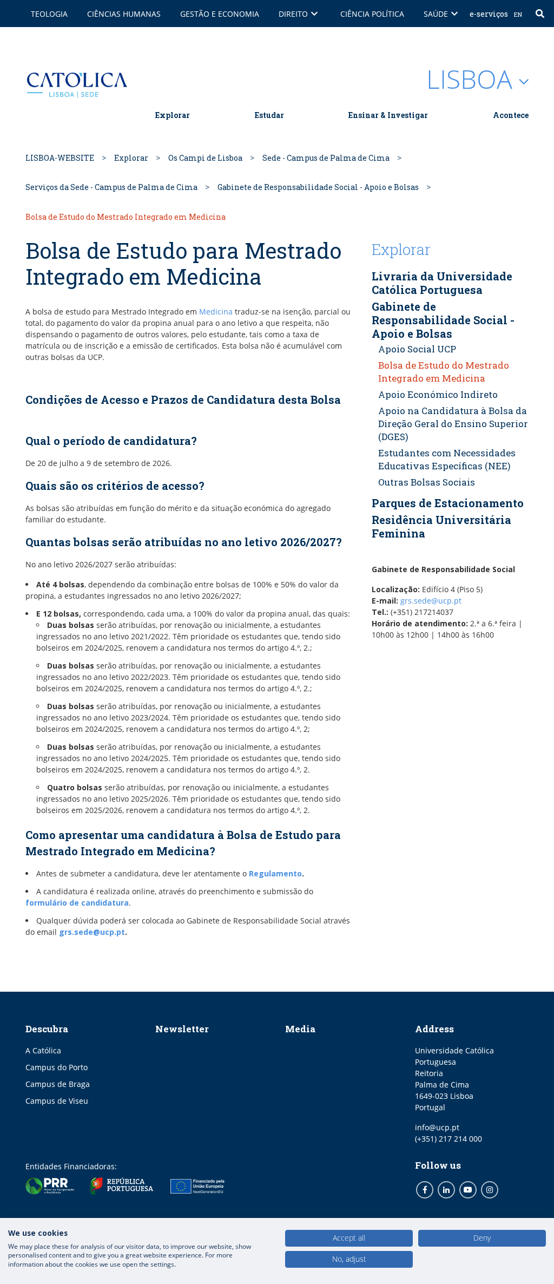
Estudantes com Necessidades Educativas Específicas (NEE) (447, 459)
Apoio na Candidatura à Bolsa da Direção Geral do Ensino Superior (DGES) (453, 423)
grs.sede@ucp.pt (92, 932)
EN (518, 14)
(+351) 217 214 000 (448, 1139)
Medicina (217, 311)
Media (300, 1029)
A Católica (43, 1050)
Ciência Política (372, 14)
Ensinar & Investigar (388, 115)
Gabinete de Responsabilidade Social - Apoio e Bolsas (318, 187)
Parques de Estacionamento (448, 503)
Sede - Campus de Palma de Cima (326, 158)
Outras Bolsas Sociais (426, 482)
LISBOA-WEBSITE (59, 158)
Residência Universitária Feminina (441, 526)
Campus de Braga (57, 1084)
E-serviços (489, 14)
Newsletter (182, 1029)
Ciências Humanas (124, 14)
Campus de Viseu (56, 1101)
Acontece (511, 115)
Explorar (172, 115)
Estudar (269, 115)
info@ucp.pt (437, 1127)
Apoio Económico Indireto (438, 394)
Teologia (49, 14)
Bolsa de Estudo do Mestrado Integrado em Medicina (443, 371)
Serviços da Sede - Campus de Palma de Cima (111, 187)
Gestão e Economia (219, 14)
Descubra (46, 1029)
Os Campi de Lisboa (205, 158)
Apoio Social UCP (417, 349)
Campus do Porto (56, 1067)
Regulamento (275, 873)
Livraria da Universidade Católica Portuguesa (442, 283)
